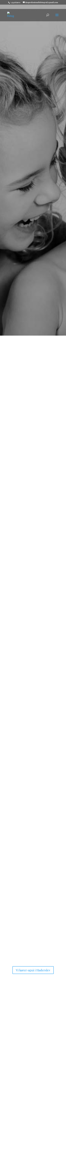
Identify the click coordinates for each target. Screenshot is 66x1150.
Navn (9, 1136)
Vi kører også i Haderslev (33, 970)
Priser (14, 1084)
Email (10, 1143)
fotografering (40, 1056)
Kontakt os (33, 204)
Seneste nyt (18, 592)
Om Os (14, 430)
